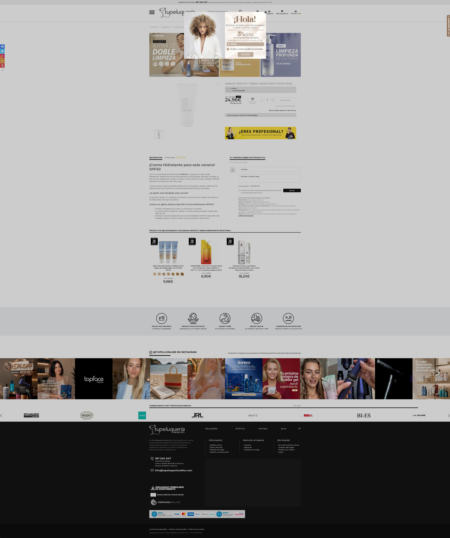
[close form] (265, 12)
